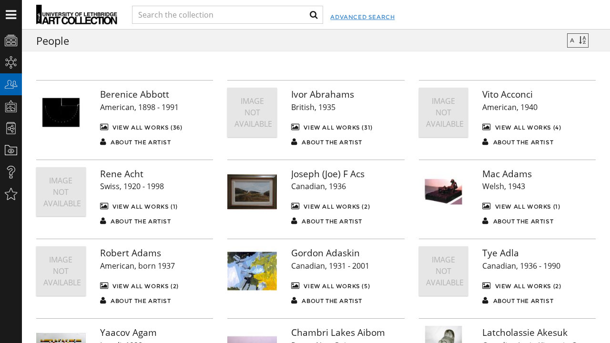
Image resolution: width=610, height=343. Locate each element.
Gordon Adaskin (325, 253)
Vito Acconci (507, 94)
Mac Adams (507, 174)
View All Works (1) (144, 206)
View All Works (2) (336, 206)
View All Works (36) (146, 127)
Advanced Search (362, 16)
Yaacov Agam (128, 332)
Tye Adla (500, 253)
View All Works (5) (336, 286)
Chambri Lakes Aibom (338, 332)
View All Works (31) (337, 127)
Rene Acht (121, 174)
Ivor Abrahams (322, 94)
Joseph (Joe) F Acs (328, 174)
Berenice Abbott (134, 94)
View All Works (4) (527, 127)
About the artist (140, 142)
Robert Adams (130, 253)
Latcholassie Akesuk (525, 332)
